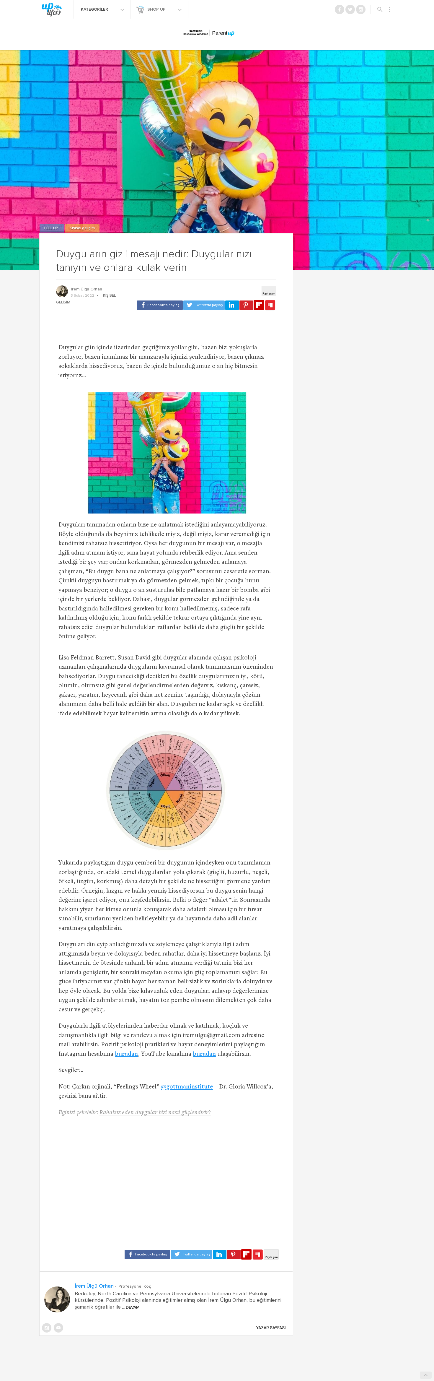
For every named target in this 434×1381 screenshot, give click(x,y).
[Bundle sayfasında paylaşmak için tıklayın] (270, 305)
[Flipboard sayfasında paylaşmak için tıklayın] (259, 305)
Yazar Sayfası (271, 1327)
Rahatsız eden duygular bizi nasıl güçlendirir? (155, 1113)
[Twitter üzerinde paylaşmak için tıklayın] (204, 305)
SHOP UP (157, 9)
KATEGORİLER (95, 9)
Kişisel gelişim (82, 228)
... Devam (130, 1307)
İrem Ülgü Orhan (86, 289)
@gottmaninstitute (187, 1087)
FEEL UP (51, 228)
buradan (126, 1054)
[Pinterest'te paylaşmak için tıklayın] (246, 305)
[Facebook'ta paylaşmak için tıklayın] (160, 305)
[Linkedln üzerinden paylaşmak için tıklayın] (232, 305)
